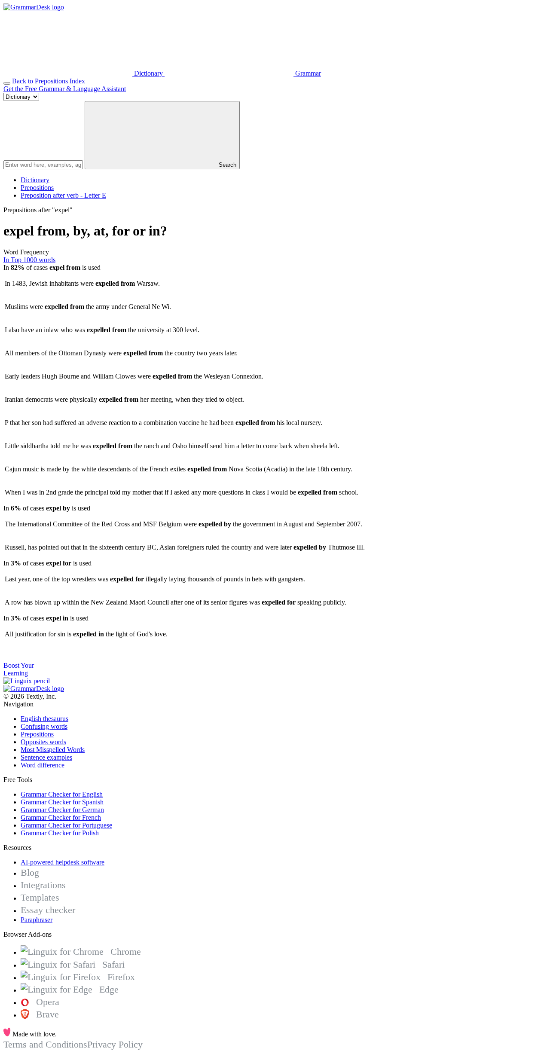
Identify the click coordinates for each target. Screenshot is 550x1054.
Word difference (42, 765)
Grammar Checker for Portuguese (66, 825)
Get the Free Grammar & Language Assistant (64, 88)
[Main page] (33, 7)
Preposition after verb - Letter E (63, 195)
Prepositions (37, 187)
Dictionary (35, 179)
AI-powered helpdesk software (62, 862)
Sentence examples (46, 757)
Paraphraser (36, 919)
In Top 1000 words (29, 259)
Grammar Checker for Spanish (62, 802)
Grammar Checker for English (62, 794)
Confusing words (44, 726)
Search (226, 165)
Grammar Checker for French (61, 817)
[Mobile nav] (6, 83)
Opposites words (43, 741)
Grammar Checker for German (62, 809)
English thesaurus (44, 718)
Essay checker (48, 909)
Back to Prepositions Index (48, 81)
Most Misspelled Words (53, 749)
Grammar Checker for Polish (60, 833)
